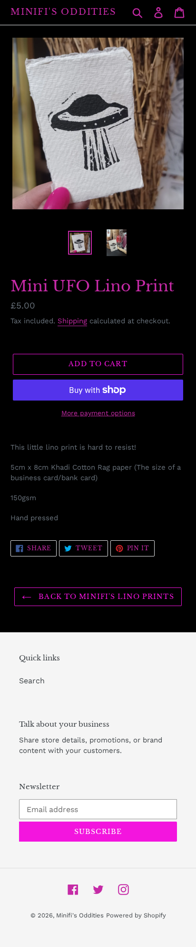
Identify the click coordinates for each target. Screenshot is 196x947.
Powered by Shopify (136, 915)
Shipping (72, 321)
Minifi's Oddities (63, 12)
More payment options (98, 413)
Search (32, 680)
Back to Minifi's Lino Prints (105, 596)
